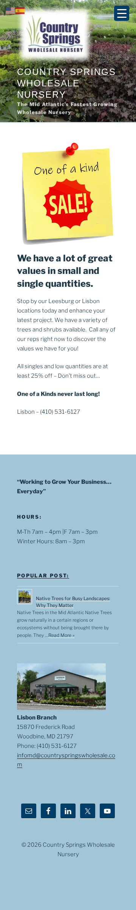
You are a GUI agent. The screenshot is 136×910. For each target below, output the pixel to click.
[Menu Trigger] (121, 13)
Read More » (61, 635)
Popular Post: (43, 575)
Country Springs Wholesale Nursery (66, 83)
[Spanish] (20, 10)
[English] (10, 10)
